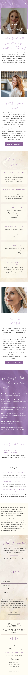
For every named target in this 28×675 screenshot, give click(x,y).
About (9, 629)
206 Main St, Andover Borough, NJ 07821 (14, 652)
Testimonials (21, 629)
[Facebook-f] (10, 638)
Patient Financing (9, 630)
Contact (14, 632)
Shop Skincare (19, 630)
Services (14, 629)
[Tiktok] (17, 638)
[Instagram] (14, 638)
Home (4, 629)
